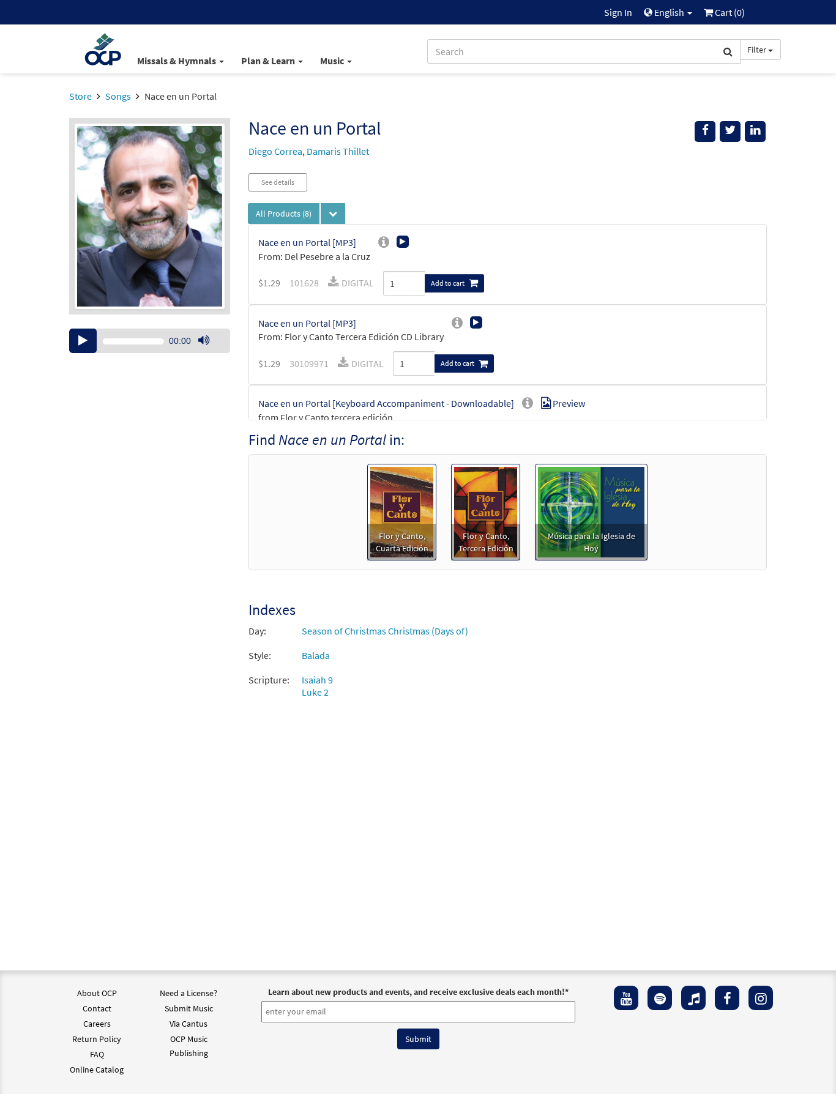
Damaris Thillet (338, 151)
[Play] (83, 341)
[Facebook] (727, 998)
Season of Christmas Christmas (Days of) (385, 631)
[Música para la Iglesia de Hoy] (591, 511)
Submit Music (189, 1008)
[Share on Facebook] (705, 131)
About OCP (97, 993)
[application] (149, 341)
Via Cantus (188, 1023)
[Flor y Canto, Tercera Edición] (485, 511)
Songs (118, 96)
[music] (693, 998)
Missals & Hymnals (177, 60)
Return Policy (96, 1038)
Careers (97, 1023)
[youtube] (626, 998)
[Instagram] (760, 998)
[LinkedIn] (755, 131)
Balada (316, 655)
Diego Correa (275, 151)
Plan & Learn (269, 60)
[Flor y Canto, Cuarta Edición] (401, 511)
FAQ (97, 1054)
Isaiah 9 (317, 680)
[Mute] (204, 341)
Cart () (729, 12)
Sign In (618, 12)
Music (333, 60)
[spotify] (660, 998)
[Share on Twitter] (730, 131)
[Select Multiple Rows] (333, 213)
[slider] (210, 352)
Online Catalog (97, 1069)
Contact (97, 1008)
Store (80, 96)
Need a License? (188, 993)
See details (277, 182)
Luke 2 (315, 692)
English (669, 12)
